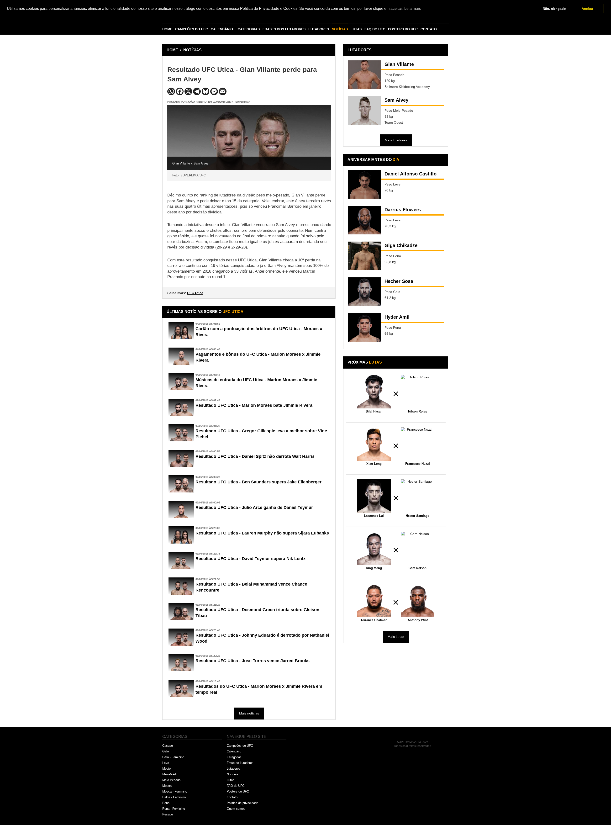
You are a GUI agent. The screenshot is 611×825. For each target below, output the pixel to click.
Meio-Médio (170, 774)
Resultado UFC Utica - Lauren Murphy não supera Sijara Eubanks (262, 533)
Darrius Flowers (403, 209)
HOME (167, 29)
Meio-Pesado (171, 780)
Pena (165, 803)
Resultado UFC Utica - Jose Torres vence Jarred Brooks (252, 660)
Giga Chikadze (401, 245)
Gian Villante (399, 64)
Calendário (234, 751)
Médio (166, 768)
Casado (167, 745)
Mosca (167, 786)
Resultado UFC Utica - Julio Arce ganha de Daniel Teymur (254, 507)
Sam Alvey (396, 100)
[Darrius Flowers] (364, 220)
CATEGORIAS (249, 29)
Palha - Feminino (174, 797)
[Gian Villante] (364, 74)
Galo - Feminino (173, 757)
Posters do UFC (238, 791)
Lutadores (233, 768)
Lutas (230, 780)
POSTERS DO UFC (403, 29)
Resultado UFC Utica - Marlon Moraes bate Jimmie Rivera (253, 405)
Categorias (234, 757)
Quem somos (236, 808)
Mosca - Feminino (174, 791)
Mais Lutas (396, 637)
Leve (165, 763)
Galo (165, 751)
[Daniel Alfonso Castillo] (364, 184)
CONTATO (429, 29)
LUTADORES (318, 29)
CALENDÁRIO (222, 29)
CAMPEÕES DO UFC (191, 29)
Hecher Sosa (399, 281)
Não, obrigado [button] (554, 9)
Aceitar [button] (587, 9)
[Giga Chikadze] (364, 256)
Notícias (232, 774)
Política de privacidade (242, 803)
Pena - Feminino (173, 808)
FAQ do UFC (235, 786)
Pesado (167, 814)
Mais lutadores (396, 140)
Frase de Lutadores (240, 763)
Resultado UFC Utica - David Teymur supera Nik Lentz (250, 558)
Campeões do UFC (240, 745)
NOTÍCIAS (340, 29)
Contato (232, 797)
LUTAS (356, 29)
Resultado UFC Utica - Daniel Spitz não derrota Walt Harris (255, 456)
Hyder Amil (397, 317)
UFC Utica (195, 293)
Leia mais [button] (412, 8)
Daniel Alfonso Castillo (411, 173)
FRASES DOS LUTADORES (284, 29)
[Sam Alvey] (364, 110)
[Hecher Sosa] (364, 291)
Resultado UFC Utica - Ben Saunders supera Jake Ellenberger (258, 482)
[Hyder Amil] (364, 327)
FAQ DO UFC (374, 29)
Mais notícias (249, 713)
